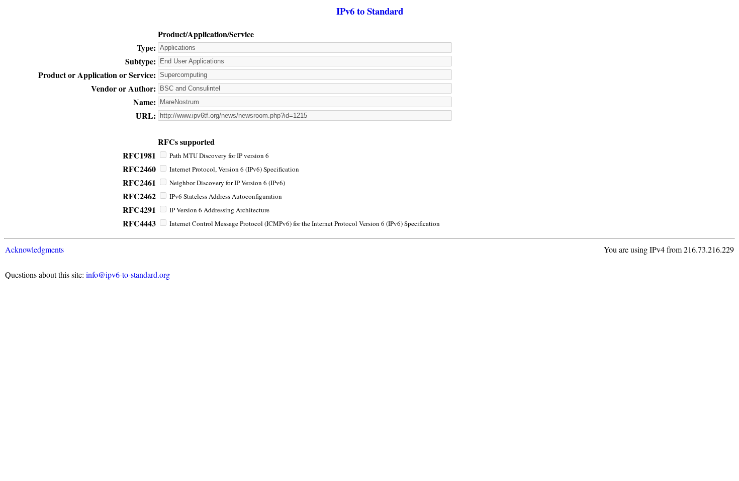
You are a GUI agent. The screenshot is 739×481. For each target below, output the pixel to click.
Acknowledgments (34, 249)
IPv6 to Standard (369, 11)
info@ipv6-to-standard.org (128, 274)
